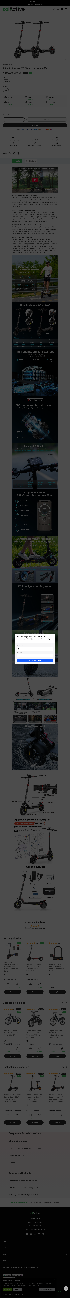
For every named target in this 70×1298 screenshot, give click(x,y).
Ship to (21, 645)
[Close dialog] (54, 636)
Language (22, 652)
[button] (35, 649)
